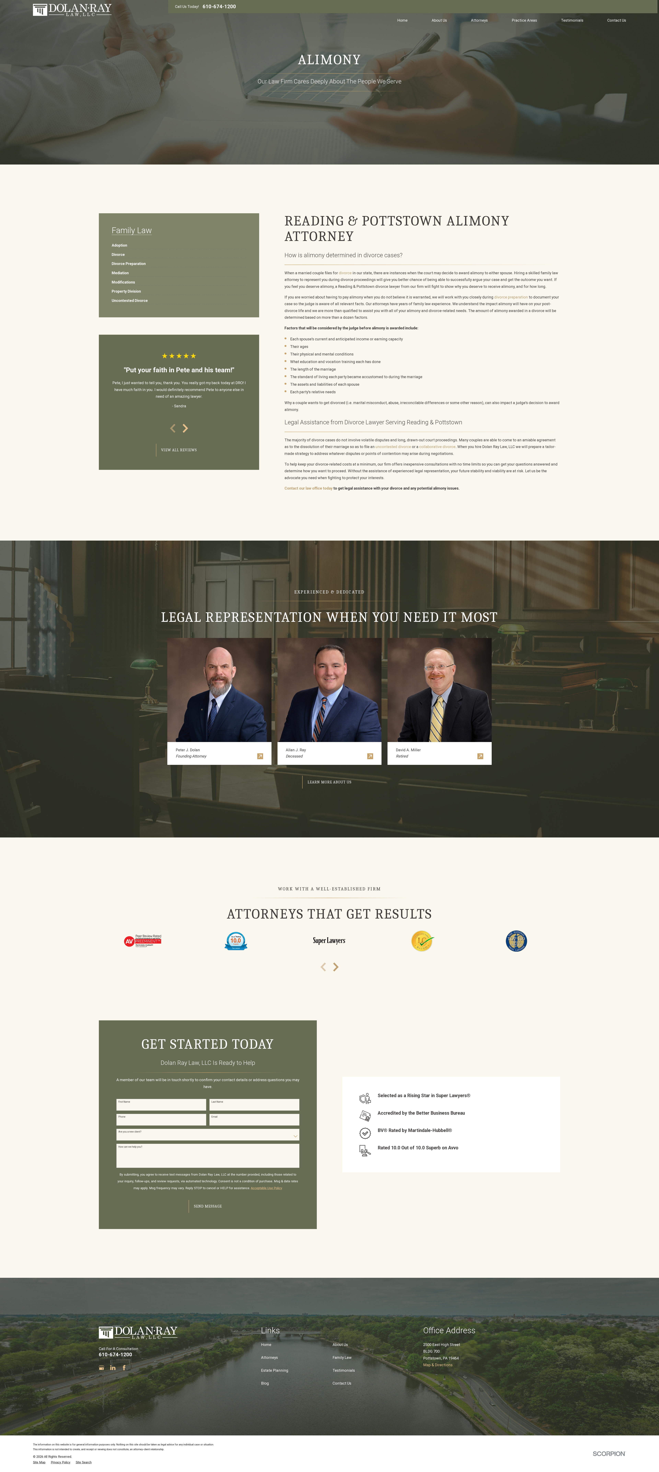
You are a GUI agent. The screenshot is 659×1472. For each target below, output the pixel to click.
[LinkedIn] (112, 1367)
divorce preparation (511, 297)
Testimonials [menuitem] (572, 20)
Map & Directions (438, 1365)
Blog (265, 1383)
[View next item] (185, 428)
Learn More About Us (329, 782)
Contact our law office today (309, 488)
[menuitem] (119, 243)
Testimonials (344, 1370)
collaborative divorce (437, 447)
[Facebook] (124, 1367)
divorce (345, 273)
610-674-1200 (219, 6)
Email (214, 1116)
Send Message (208, 1206)
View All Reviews (179, 450)
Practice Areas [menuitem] (524, 20)
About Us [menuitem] (439, 20)
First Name (124, 1101)
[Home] (72, 10)
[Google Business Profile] (101, 1367)
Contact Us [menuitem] (616, 20)
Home (266, 1345)
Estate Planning (274, 1370)
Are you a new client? (129, 1131)
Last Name (217, 1101)
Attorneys (269, 1357)
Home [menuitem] (402, 20)
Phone (121, 1116)
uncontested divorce (393, 447)
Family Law (342, 1357)
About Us (340, 1345)
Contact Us (342, 1383)
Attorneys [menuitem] (479, 20)
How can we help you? (130, 1146)
